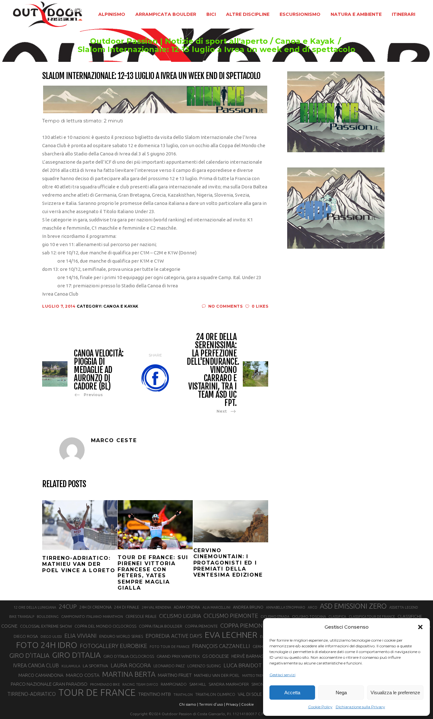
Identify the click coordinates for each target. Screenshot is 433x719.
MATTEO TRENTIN (255, 675)
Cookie (247, 704)
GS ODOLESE (215, 656)
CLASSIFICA (337, 616)
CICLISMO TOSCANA (309, 616)
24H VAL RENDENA (156, 607)
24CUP (68, 606)
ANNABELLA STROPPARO (285, 607)
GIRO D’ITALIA (76, 655)
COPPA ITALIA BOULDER (160, 626)
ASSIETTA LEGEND (403, 607)
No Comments (225, 306)
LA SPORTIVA (95, 665)
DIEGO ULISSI (51, 636)
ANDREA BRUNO (248, 607)
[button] (420, 627)
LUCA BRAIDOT (242, 665)
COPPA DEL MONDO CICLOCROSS (105, 626)
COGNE (9, 626)
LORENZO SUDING (204, 665)
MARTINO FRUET (174, 675)
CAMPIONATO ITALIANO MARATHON (92, 616)
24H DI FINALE (126, 607)
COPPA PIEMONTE (201, 626)
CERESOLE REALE (141, 616)
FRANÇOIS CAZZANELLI (221, 646)
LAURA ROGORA (131, 665)
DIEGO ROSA (26, 636)
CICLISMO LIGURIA (180, 616)
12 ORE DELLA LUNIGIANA (35, 607)
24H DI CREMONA (95, 607)
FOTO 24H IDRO (46, 645)
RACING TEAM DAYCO (140, 684)
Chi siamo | (188, 704)
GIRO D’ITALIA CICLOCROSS (128, 656)
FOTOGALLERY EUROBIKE (113, 646)
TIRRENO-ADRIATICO (31, 694)
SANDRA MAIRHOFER (229, 684)
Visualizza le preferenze (395, 692)
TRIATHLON (183, 694)
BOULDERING (48, 616)
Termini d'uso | (212, 704)
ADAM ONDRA (187, 607)
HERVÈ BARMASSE (250, 656)
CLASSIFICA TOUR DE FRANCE (372, 616)
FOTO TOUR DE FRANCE (170, 647)
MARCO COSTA (83, 675)
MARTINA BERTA (128, 674)
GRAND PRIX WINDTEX (178, 656)
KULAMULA (70, 666)
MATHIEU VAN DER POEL (217, 675)
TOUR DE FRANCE (97, 693)
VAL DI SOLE (250, 694)
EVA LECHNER (231, 635)
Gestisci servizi (282, 674)
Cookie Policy (320, 706)
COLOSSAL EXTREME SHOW (46, 626)
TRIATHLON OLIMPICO (215, 694)
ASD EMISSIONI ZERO (353, 606)
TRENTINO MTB (154, 694)
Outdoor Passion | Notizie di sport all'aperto (179, 41)
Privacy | (233, 704)
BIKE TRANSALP (21, 616)
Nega (341, 692)
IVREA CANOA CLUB (36, 665)
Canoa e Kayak (304, 41)
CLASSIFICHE (409, 616)
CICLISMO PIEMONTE (231, 615)
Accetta (292, 692)
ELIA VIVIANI (80, 635)
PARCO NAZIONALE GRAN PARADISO (49, 684)
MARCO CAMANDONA (40, 675)
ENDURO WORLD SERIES (121, 636)
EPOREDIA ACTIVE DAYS (173, 636)
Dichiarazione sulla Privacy (360, 706)
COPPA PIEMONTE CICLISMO (259, 625)
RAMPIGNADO (174, 684)
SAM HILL (197, 684)
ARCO (312, 607)
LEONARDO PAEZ (169, 666)
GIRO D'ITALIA (29, 655)
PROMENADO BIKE (105, 684)
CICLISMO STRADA (275, 616)
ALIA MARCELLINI (216, 607)
